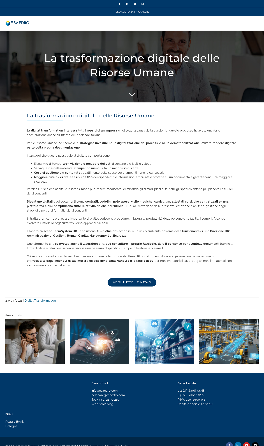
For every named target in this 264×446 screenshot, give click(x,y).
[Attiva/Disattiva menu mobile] (257, 25)
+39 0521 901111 (108, 413)
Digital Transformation (40, 300)
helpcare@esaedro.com (108, 409)
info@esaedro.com (105, 404)
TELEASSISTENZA (124, 12)
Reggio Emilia (15, 435)
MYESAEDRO (142, 12)
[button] (8, 348)
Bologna (11, 440)
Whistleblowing (102, 418)
